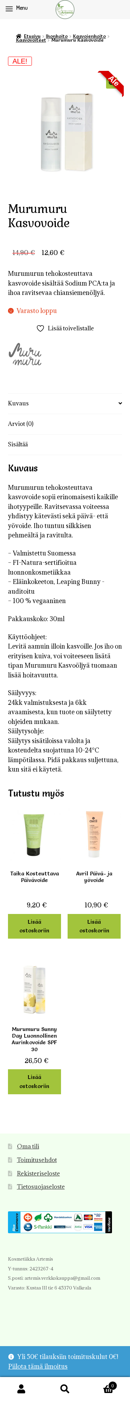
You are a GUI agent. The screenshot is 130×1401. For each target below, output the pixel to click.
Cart (100, 1383)
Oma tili (28, 1146)
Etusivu (32, 36)
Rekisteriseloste (38, 1173)
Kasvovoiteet (31, 40)
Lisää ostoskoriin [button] (34, 926)
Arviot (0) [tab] (20, 424)
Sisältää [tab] (18, 444)
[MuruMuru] (25, 355)
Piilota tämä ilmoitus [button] (38, 1366)
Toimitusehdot (37, 1160)
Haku (65, 1389)
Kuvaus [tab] (18, 403)
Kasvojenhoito (89, 36)
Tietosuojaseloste (41, 1186)
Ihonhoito (57, 36)
